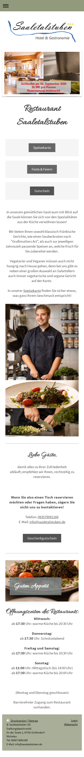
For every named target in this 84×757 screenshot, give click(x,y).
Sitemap (33, 721)
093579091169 (48, 517)
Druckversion (18, 721)
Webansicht (71, 724)
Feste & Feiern (42, 169)
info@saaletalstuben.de (47, 522)
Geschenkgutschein (42, 538)
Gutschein (42, 190)
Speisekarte (42, 147)
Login (74, 720)
